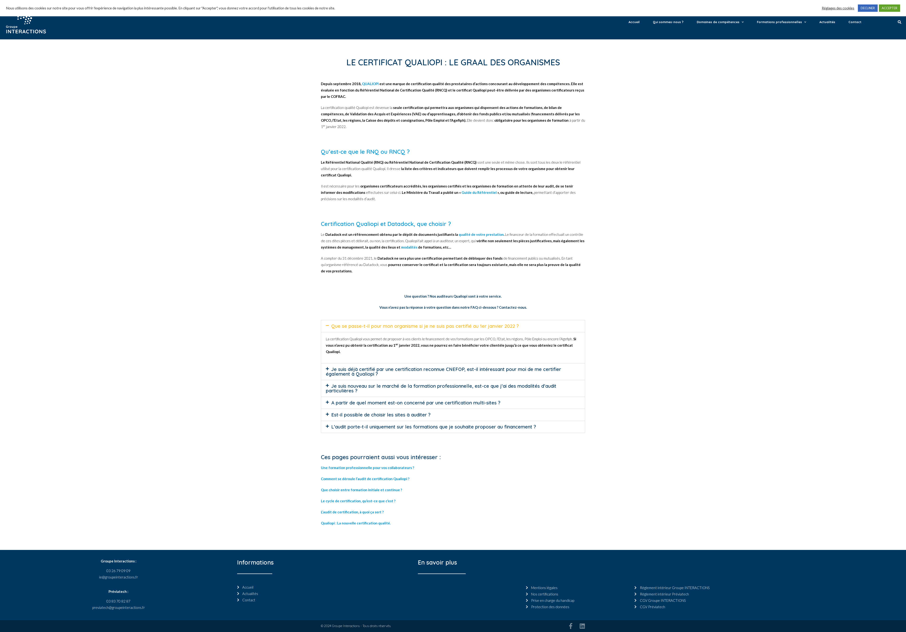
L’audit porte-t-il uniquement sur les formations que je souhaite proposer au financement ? (433, 427)
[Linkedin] (582, 626)
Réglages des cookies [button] (838, 8)
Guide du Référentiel (479, 192)
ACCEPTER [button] (889, 8)
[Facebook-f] (571, 626)
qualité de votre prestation (481, 234)
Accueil (634, 22)
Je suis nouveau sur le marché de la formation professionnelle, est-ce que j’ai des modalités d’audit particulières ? (441, 388)
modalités (409, 247)
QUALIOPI (370, 84)
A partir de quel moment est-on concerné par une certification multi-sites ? (415, 403)
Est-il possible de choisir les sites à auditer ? (381, 415)
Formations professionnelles (779, 22)
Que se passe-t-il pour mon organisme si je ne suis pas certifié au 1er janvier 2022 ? (425, 326)
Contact (854, 22)
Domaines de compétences (718, 22)
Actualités (827, 22)
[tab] (453, 326)
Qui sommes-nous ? (668, 22)
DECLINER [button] (868, 8)
